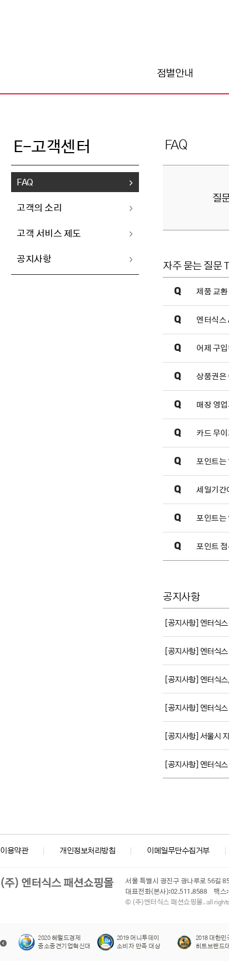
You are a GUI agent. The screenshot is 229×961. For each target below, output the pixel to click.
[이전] (3, 943)
